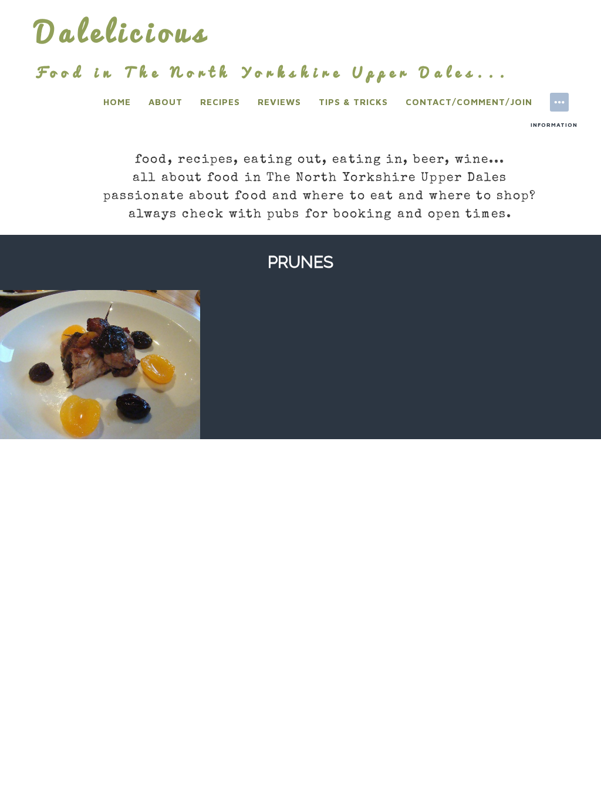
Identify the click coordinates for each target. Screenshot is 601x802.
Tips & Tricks (353, 102)
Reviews (279, 102)
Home (117, 102)
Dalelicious (122, 31)
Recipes (220, 102)
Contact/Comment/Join (469, 102)
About (165, 102)
